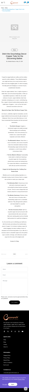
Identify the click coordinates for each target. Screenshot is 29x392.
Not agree (4, 384)
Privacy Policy (21, 379)
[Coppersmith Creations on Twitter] (8, 331)
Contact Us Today (14, 241)
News (14, 50)
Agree (12, 384)
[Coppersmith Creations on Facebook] (4, 331)
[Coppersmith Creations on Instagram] (19, 331)
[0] (27, 3)
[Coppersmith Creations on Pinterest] (11, 331)
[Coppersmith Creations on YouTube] (22, 331)
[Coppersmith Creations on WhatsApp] (15, 331)
